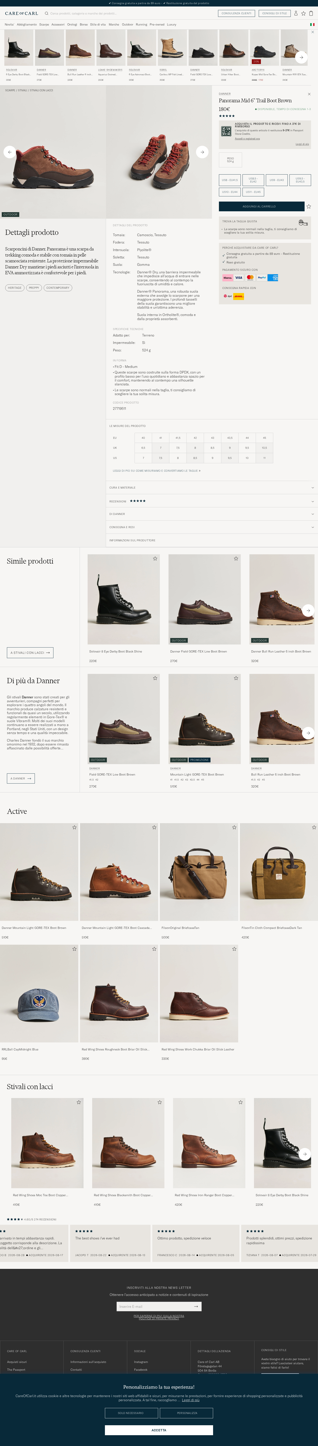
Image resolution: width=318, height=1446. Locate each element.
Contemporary (58, 287)
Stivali (22, 90)
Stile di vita (98, 24)
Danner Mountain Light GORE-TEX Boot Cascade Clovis (115, 928)
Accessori (58, 24)
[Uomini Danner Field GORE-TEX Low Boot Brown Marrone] (49, 48)
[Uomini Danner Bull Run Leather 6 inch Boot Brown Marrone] (80, 48)
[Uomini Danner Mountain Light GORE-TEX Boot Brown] (39, 872)
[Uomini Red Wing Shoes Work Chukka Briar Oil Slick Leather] (199, 993)
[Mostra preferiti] (303, 13)
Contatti (76, 1370)
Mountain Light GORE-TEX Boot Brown (197, 774)
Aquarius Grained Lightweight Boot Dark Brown (109, 74)
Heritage (15, 287)
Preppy (34, 287)
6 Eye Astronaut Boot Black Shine (139, 74)
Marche (114, 24)
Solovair (11, 70)
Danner (41, 70)
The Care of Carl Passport (159, 3)
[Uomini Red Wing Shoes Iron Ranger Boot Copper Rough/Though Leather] (209, 1143)
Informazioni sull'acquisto (88, 1362)
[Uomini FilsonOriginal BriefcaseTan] (199, 872)
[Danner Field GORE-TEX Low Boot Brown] (205, 647)
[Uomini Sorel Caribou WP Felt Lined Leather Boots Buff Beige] (172, 48)
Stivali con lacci (41, 90)
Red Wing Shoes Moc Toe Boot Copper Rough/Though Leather (39, 1195)
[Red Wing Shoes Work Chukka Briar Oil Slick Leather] (199, 1045)
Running (141, 24)
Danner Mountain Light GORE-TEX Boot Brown (34, 928)
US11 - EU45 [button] (253, 192)
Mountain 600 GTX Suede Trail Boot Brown (295, 74)
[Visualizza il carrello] (311, 13)
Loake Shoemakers (110, 70)
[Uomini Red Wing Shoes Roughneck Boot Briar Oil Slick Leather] (119, 993)
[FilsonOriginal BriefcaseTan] (199, 923)
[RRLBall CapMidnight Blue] (39, 1045)
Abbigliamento (27, 24)
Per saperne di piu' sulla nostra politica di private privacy (159, 1317)
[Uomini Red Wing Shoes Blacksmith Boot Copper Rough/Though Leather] (128, 1143)
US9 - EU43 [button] (277, 180)
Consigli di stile (274, 13)
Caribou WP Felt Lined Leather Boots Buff (171, 74)
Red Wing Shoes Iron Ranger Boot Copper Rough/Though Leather (203, 1195)
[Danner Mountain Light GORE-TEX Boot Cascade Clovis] (119, 923)
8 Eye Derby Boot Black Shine (17, 74)
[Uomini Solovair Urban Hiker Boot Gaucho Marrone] (233, 48)
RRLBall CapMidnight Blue (20, 1049)
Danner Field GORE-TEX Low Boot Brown (198, 651)
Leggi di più (302, 144)
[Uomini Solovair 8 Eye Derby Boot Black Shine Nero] (18, 48)
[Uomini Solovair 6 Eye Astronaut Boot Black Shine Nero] (141, 48)
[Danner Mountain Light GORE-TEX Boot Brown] (39, 923)
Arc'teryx (258, 70)
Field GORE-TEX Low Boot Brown (47, 74)
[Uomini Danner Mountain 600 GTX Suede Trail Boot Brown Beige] (295, 48)
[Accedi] (295, 13)
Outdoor (127, 24)
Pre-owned (157, 24)
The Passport (16, 1370)
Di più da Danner (33, 680)
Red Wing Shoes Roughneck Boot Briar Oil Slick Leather (114, 1049)
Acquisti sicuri (17, 1362)
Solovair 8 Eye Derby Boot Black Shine (115, 651)
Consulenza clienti (236, 13)
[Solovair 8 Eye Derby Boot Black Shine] (124, 647)
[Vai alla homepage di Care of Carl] (21, 13)
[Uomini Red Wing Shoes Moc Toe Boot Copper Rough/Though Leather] (47, 1143)
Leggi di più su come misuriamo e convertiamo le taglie (155, 470)
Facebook (140, 1370)
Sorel (163, 70)
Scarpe (44, 24)
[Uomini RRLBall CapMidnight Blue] (39, 993)
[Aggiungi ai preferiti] (154, 559)
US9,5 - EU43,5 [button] (300, 180)
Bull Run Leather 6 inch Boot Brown (79, 74)
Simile (30, 561)
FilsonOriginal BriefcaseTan (180, 928)
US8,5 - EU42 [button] (253, 180)
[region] (159, 1243)
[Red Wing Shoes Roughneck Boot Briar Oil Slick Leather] (119, 1045)
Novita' (9, 24)
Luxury (171, 24)
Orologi (72, 24)
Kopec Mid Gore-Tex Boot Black (264, 74)
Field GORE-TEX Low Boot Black (200, 74)
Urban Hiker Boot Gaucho (230, 74)
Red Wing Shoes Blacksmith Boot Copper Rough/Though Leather (122, 1195)
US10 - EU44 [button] (230, 192)
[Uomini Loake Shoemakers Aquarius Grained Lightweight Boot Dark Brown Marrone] (110, 48)
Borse (84, 24)
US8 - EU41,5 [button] (230, 180)
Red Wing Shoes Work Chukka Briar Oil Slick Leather (198, 1049)
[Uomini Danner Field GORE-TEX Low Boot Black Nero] (203, 48)
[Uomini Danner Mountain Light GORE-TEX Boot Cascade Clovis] (119, 872)
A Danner (18, 778)
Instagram (141, 1362)
